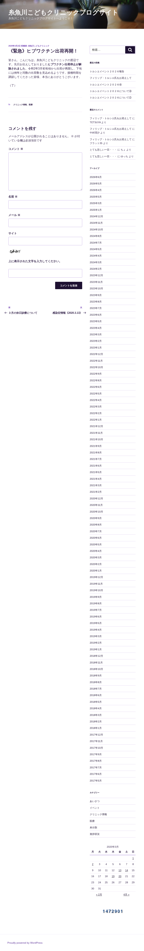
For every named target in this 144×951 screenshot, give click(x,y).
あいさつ (95, 801)
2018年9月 (96, 675)
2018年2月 (96, 721)
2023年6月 (96, 314)
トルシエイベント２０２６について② (111, 97)
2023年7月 (96, 308)
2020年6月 (96, 537)
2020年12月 (96, 498)
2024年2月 (96, 268)
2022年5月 (96, 393)
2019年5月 (96, 623)
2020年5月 (96, 544)
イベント (95, 807)
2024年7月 (96, 242)
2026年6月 (96, 177)
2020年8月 (96, 524)
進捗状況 (95, 834)
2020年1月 (96, 570)
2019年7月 (96, 609)
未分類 (93, 827)
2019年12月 (96, 577)
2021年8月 (96, 452)
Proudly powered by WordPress (24, 942)
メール (14, 215)
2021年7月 (96, 459)
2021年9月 (96, 446)
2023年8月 (96, 301)
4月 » (126, 894)
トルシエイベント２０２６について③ (111, 91)
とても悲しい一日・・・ (103, 149)
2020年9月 (96, 518)
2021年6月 (96, 465)
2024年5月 (96, 249)
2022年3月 (96, 406)
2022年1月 (96, 419)
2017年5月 (96, 780)
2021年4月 (96, 478)
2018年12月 (96, 655)
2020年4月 (96, 551)
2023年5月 (96, 321)
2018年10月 (96, 669)
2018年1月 (96, 728)
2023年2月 (96, 341)
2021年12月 (96, 426)
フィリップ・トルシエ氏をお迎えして (111, 78)
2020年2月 (96, 564)
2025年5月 (96, 196)
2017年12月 (96, 734)
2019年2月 (96, 642)
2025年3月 (96, 203)
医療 (31, 105)
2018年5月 (96, 701)
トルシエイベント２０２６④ (106, 84)
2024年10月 (96, 229)
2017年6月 (96, 774)
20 (120, 876)
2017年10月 (96, 747)
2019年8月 (96, 603)
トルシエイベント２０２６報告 (107, 71)
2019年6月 (96, 616)
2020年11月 (96, 505)
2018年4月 (96, 708)
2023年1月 (96, 347)
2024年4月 (96, 255)
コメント (15, 148)
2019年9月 (96, 597)
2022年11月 (96, 360)
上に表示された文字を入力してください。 (35, 261)
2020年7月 (96, 531)
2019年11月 (96, 583)
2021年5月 (96, 472)
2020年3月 (96, 557)
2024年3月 (96, 262)
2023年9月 (96, 295)
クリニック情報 (20, 105)
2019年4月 (96, 629)
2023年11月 (96, 282)
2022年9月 (96, 373)
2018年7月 (96, 688)
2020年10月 (96, 511)
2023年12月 (96, 275)
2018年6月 (96, 695)
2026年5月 (96, 183)
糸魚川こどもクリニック (38, 46)
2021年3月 (96, 485)
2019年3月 (96, 636)
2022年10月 (96, 367)
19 (113, 876)
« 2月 (99, 894)
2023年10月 (96, 288)
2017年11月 (96, 741)
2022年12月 (96, 354)
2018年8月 (96, 682)
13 (120, 870)
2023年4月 (96, 328)
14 (126, 870)
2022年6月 (96, 386)
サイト (12, 233)
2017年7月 (96, 767)
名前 (13, 196)
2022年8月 (96, 380)
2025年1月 (96, 209)
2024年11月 (96, 222)
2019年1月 (96, 649)
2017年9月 (96, 754)
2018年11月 (96, 662)
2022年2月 (96, 413)
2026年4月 (96, 190)
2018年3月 (96, 715)
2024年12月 (96, 216)
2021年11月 (96, 432)
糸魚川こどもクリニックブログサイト (63, 12)
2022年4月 (96, 400)
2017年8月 (96, 760)
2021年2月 (96, 491)
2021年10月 (96, 439)
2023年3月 (96, 334)
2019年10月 (96, 590)
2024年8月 (96, 236)
